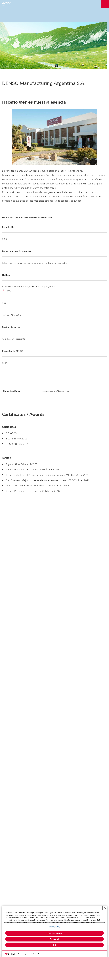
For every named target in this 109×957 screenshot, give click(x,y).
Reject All (54, 939)
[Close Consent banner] (105, 908)
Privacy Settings (54, 933)
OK (54, 945)
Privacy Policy (54, 927)
